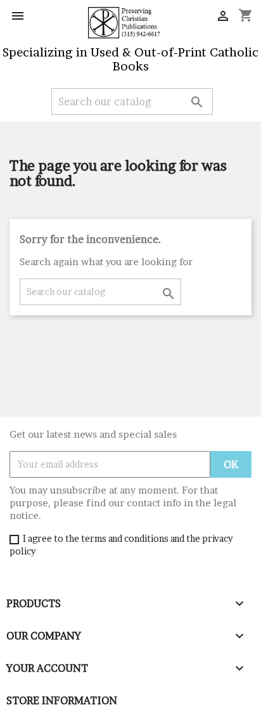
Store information (61, 700)
